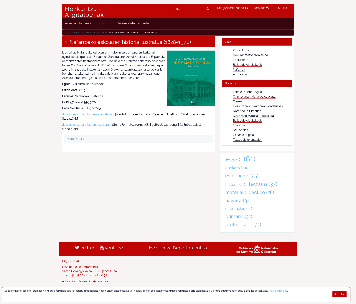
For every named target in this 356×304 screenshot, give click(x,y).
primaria (238, 216)
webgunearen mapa (231, 8)
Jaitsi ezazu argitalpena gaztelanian (89, 114)
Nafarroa (239, 69)
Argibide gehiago (277, 290)
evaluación (241, 175)
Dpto (67, 32)
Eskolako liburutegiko (247, 92)
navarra (237, 200)
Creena (238, 101)
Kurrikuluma (241, 50)
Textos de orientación (247, 139)
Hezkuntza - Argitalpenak (84, 12)
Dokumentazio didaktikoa (250, 55)
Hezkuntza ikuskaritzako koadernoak (258, 106)
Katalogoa (100, 32)
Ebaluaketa (240, 60)
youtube (113, 247)
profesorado (243, 224)
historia (235, 184)
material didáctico (249, 192)
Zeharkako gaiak (244, 135)
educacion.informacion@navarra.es (86, 281)
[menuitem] (78, 23)
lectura (263, 184)
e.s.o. (240, 158)
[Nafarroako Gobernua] (257, 248)
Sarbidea (259, 8)
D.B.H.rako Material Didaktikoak (254, 116)
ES (278, 8)
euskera (236, 168)
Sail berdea (240, 130)
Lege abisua (70, 261)
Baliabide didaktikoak (247, 64)
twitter (86, 247)
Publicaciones (82, 32)
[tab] (257, 42)
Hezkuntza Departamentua (178, 247)
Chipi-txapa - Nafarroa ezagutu (254, 96)
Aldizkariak (240, 74)
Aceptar (339, 294)
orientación (238, 208)
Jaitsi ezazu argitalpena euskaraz (88, 124)
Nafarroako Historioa (247, 111)
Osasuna (239, 125)
